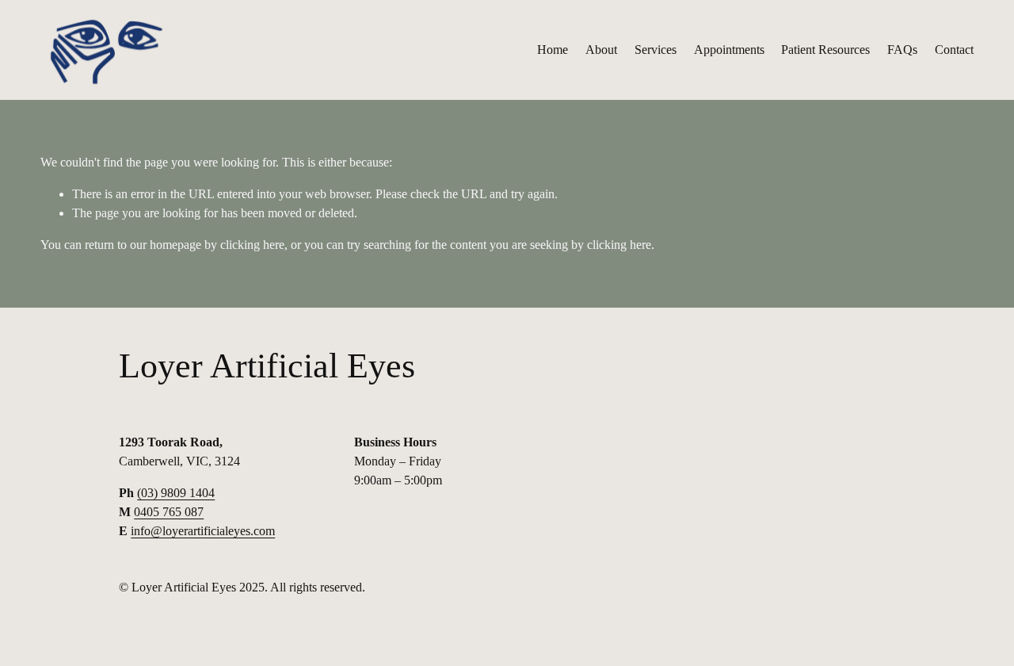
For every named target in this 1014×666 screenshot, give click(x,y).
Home (552, 49)
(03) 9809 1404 (176, 493)
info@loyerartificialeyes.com (203, 531)
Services (656, 49)
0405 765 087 (169, 512)
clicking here (252, 244)
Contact (954, 49)
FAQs (902, 49)
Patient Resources (825, 49)
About (601, 49)
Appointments (729, 49)
